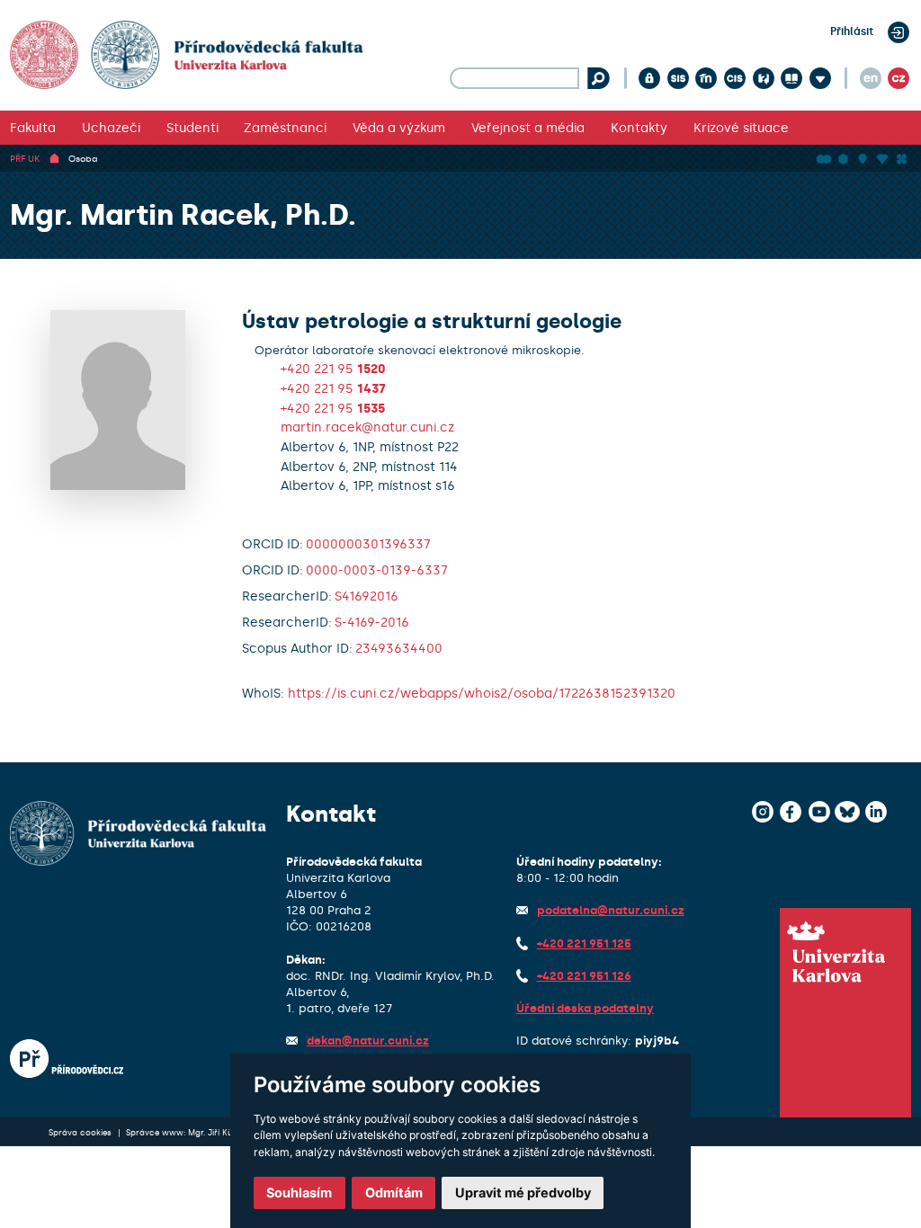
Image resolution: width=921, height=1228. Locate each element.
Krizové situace (741, 128)
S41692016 (366, 596)
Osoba (83, 159)
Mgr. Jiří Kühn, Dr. (222, 1132)
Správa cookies (81, 1132)
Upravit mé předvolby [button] (523, 1192)
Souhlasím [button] (299, 1192)
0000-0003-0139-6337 (377, 570)
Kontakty (639, 128)
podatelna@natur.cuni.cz (610, 910)
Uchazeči (111, 128)
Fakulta (33, 128)
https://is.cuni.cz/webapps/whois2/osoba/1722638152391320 (481, 693)
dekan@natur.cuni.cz (368, 1040)
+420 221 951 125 (584, 943)
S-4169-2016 (372, 622)
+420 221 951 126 (584, 976)
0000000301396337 (368, 544)
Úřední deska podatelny (585, 1008)
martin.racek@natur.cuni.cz (367, 427)
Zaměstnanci (285, 128)
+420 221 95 (333, 368)
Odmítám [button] (394, 1192)
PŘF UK (25, 159)
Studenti (192, 128)
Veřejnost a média (528, 128)
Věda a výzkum (399, 128)
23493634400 (399, 648)
